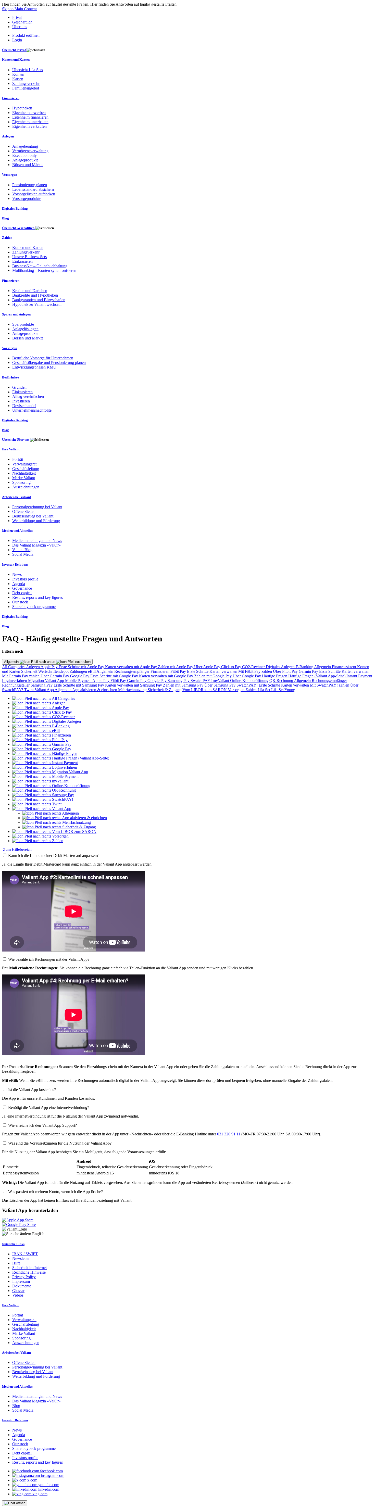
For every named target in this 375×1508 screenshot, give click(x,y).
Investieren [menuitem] (21, 401)
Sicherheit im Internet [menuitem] (29, 1267)
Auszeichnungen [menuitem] (25, 487)
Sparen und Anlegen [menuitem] (16, 314)
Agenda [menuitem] (18, 583)
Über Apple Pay (207, 667)
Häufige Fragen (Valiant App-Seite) (317, 676)
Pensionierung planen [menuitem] (29, 185)
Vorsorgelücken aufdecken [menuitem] (33, 194)
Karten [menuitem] (17, 79)
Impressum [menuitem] (21, 1281)
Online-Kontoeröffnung (249, 680)
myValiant (221, 680)
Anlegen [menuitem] (8, 136)
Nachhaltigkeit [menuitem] (24, 473)
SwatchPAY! (202, 680)
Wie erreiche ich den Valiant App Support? (42, 1125)
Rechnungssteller (16, 685)
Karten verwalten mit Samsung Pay (134, 685)
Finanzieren (160, 671)
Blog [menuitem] (5, 218)
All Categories (14, 667)
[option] (43, 698)
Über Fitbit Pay (286, 671)
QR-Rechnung (281, 680)
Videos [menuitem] (17, 1295)
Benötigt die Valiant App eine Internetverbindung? (48, 1107)
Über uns (19, 26)
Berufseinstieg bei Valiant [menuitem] (32, 516)
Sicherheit (29, 671)
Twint (29, 690)
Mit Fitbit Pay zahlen (255, 671)
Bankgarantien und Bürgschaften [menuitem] (38, 300)
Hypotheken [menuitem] (22, 108)
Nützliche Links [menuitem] (13, 1244)
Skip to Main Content (19, 9)
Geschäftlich (22, 22)
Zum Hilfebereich (17, 849)
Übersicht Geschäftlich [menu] (18, 228)
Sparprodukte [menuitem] (23, 324)
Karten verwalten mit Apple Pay (131, 667)
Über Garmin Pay (55, 676)
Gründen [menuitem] (19, 387)
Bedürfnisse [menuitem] (10, 377)
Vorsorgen (236, 690)
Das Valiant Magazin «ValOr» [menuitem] (36, 545)
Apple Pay (50, 667)
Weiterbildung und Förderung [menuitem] (36, 520)
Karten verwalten (223, 671)
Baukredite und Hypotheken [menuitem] (35, 295)
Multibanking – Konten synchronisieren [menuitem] (44, 270)
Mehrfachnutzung (133, 690)
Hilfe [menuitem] (16, 1263)
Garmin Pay (309, 671)
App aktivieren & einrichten (95, 690)
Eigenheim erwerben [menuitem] (29, 112)
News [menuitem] (17, 574)
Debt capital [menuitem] (22, 593)
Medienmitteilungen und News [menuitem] (37, 540)
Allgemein (12, 662)
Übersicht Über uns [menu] (16, 439)
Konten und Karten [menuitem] (16, 59)
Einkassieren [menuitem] (22, 261)
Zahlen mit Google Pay (213, 676)
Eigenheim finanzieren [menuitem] (30, 117)
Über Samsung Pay (220, 685)
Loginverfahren (15, 680)
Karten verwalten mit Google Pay (166, 676)
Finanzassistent (344, 667)
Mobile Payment (78, 680)
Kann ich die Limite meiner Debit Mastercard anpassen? (53, 855)
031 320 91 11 (228, 1134)
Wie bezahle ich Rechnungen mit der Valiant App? (48, 959)
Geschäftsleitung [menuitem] (25, 468)
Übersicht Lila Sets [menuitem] (27, 70)
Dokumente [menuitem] (21, 1286)
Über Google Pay (247, 676)
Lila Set (264, 690)
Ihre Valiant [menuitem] (10, 449)
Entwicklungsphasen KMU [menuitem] (34, 367)
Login (17, 40)
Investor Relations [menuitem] (15, 564)
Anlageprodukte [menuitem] (25, 160)
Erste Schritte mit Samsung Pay (79, 685)
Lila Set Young (283, 690)
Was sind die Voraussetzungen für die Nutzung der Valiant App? (59, 1143)
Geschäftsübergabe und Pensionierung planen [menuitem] (49, 362)
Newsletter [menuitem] (21, 1258)
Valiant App (45, 690)
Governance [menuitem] (22, 588)
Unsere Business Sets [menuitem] (29, 257)
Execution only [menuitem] (24, 155)
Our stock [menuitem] (20, 602)
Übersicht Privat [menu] (14, 50)
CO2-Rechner (254, 667)
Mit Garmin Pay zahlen (21, 676)
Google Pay (80, 676)
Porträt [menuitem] (17, 459)
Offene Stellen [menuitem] (23, 511)
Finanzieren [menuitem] (10, 98)
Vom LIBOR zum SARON (205, 690)
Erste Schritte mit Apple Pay (82, 667)
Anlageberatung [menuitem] (25, 146)
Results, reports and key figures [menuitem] (37, 597)
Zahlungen (79, 671)
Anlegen (33, 667)
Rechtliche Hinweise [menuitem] (29, 1272)
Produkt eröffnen (26, 35)
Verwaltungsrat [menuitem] (24, 464)
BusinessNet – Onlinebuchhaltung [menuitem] (39, 266)
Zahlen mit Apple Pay (176, 667)
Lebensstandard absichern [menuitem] (33, 189)
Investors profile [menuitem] (25, 579)
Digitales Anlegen (281, 667)
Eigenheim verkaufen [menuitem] (29, 126)
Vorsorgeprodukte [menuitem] (26, 198)
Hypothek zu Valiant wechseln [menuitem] (36, 304)
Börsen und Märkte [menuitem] (27, 164)
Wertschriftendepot (54, 671)
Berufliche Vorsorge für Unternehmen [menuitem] (42, 358)
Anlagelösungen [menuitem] (25, 329)
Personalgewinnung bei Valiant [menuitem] (37, 507)
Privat (17, 17)
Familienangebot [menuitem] (25, 88)
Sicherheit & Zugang (165, 690)
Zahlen (251, 690)
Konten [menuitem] (18, 74)
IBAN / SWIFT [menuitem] (25, 1254)
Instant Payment (359, 676)
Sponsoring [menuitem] (21, 482)
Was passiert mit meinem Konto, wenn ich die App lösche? (55, 1191)
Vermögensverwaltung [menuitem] (30, 151)
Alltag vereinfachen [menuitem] (28, 396)
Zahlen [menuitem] (7, 237)
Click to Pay (231, 667)
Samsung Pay (179, 680)
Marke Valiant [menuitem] (23, 478)
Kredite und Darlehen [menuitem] (29, 290)
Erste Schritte (198, 671)
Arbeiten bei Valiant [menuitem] (16, 497)
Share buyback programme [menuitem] (34, 606)
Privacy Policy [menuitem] (24, 1277)
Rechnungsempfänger (132, 671)
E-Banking (305, 667)
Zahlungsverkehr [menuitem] (26, 83)
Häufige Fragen (275, 676)
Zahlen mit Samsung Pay (183, 685)
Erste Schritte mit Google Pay (114, 676)
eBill (92, 671)
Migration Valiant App (46, 680)
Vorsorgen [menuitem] (9, 174)
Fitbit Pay (178, 671)
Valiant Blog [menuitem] (22, 550)
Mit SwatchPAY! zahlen (330, 685)
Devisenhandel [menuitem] (24, 405)
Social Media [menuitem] (22, 554)
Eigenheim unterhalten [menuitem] (30, 122)
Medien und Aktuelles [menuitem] (17, 531)
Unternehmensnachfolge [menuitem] (32, 410)
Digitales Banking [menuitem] (15, 208)
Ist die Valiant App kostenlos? (32, 1089)
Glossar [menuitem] (18, 1290)
